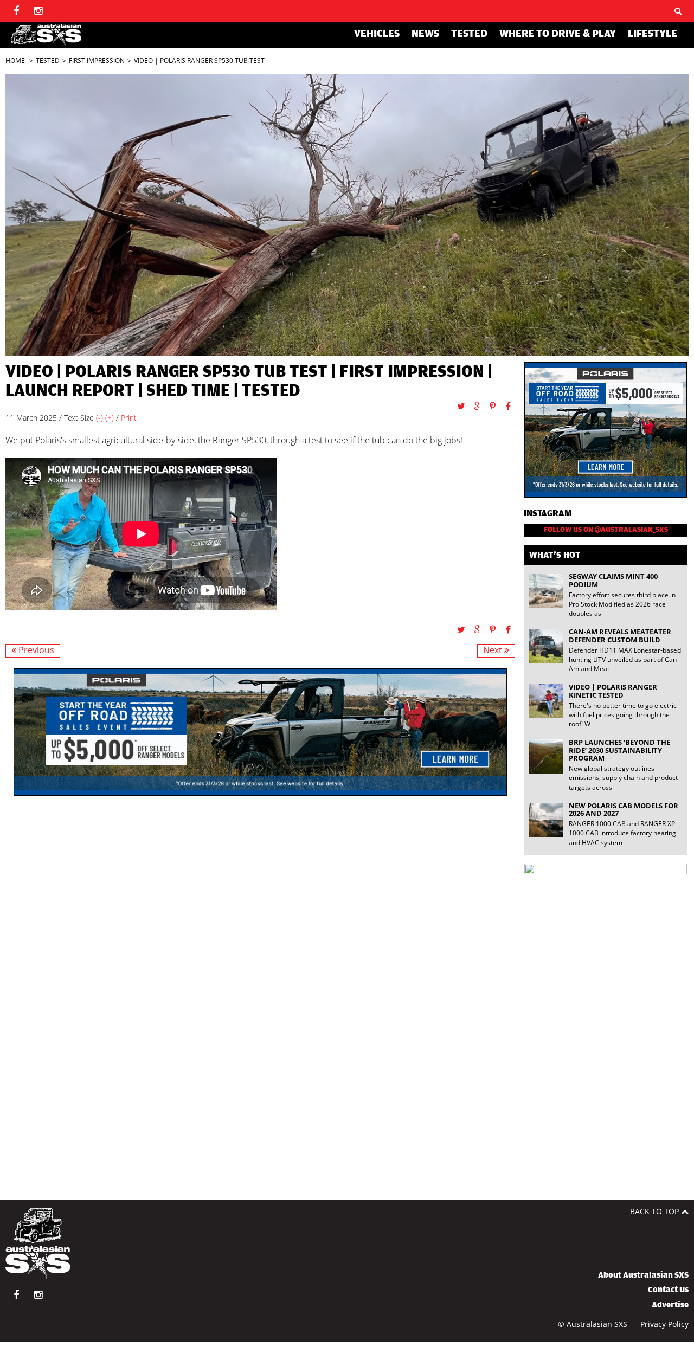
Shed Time (188, 390)
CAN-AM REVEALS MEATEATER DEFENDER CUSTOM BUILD (620, 635)
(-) (99, 418)
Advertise (670, 1305)
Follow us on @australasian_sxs (606, 529)
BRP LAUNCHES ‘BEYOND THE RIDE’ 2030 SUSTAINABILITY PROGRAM (619, 750)
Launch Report (69, 390)
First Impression (97, 60)
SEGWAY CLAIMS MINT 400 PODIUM (613, 580)
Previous (35, 650)
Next (493, 650)
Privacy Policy (664, 1324)
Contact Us (668, 1289)
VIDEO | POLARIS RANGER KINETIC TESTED (613, 690)
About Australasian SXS (643, 1275)
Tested (48, 60)
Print (129, 418)
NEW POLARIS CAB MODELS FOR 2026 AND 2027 (623, 809)
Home (15, 60)
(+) (109, 418)
